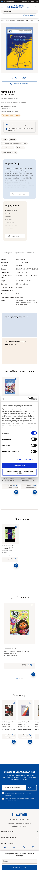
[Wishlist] (28, 7)
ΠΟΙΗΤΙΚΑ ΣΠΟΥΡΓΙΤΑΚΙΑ (11, 111)
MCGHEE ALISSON (8, 478)
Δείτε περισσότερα (19, 194)
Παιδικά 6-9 (20, 148)
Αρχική (3, 20)
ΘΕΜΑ (7, 20)
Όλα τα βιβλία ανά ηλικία (9, 152)
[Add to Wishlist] (16, 379)
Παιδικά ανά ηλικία (8, 148)
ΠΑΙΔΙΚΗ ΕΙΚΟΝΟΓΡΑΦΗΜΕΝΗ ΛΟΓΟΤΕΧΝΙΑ (14, 143)
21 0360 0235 (34, 1)
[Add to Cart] (16, 492)
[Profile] (32, 7)
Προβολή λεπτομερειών (24, 459)
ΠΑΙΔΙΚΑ (12, 20)
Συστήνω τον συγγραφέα (21, 83)
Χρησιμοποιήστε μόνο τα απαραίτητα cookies (19, 472)
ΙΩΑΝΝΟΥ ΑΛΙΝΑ (26, 478)
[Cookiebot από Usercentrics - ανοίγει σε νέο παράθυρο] (28, 398)
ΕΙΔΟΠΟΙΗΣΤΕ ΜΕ (19, 867)
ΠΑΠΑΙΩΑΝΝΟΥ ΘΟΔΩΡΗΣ (7, 552)
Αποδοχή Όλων (19, 465)
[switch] (34, 439)
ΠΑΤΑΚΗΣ (9, 109)
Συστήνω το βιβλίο (21, 78)
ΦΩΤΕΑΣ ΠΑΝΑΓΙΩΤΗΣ (9, 98)
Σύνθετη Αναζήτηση (30, 15)
